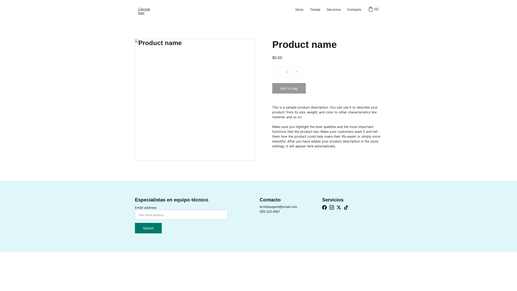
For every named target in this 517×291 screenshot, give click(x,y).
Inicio (299, 9)
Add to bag (289, 88)
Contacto (354, 9)
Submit (148, 228)
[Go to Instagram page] (331, 207)
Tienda (315, 9)
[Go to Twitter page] (338, 207)
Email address (145, 208)
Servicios (334, 9)
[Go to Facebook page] (324, 207)
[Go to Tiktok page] (346, 207)
